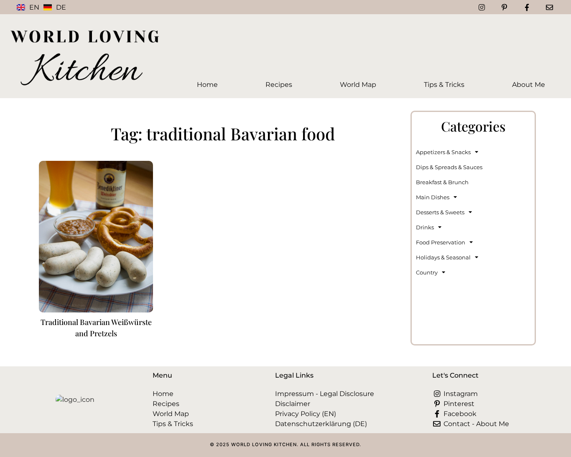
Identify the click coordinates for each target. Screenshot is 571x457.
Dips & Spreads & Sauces (449, 167)
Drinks (425, 227)
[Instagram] (482, 7)
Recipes (278, 85)
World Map (358, 85)
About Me (528, 85)
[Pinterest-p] (504, 7)
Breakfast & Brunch (442, 182)
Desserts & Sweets (440, 212)
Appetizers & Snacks (443, 152)
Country (427, 272)
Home (207, 85)
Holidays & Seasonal (443, 257)
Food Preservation (440, 242)
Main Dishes (432, 197)
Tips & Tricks (444, 85)
